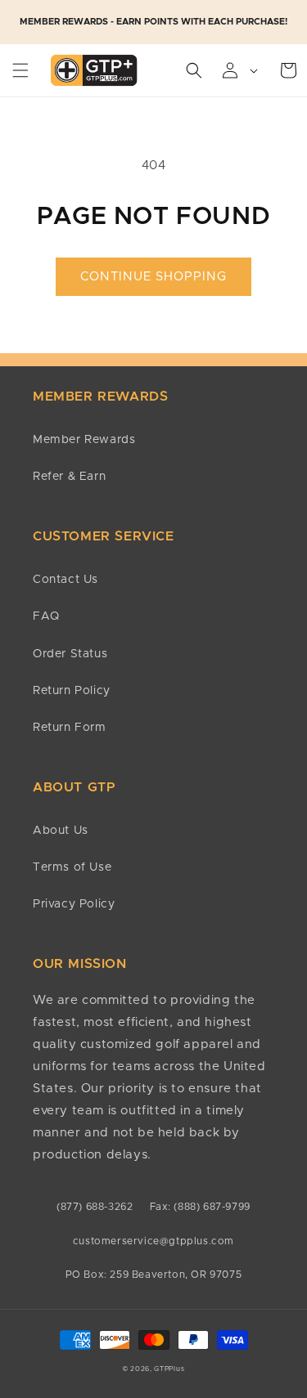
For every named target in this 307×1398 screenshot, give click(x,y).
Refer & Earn (69, 476)
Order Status (70, 654)
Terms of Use (72, 867)
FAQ (46, 616)
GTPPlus (169, 1369)
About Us (60, 830)
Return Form (69, 727)
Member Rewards (84, 440)
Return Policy (72, 691)
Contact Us (65, 579)
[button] (20, 70)
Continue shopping (153, 277)
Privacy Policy (74, 904)
